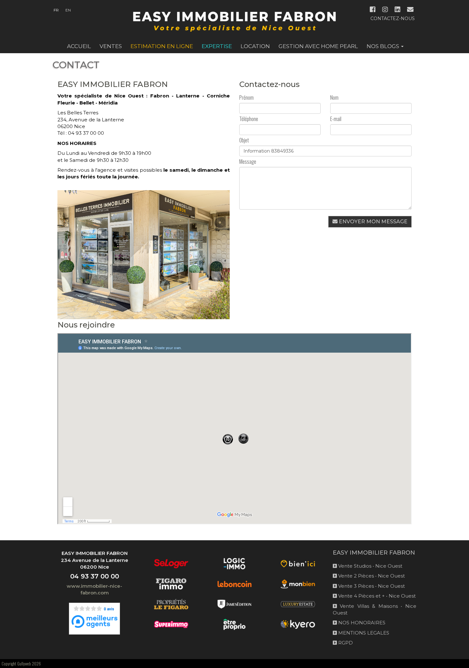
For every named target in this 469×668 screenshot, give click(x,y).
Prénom (246, 97)
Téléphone (248, 119)
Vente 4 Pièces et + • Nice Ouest (376, 596)
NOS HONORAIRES (361, 623)
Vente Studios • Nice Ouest (369, 566)
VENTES (111, 46)
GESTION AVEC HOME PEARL (318, 46)
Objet (244, 140)
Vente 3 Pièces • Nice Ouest (371, 586)
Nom (334, 97)
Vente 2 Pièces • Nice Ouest (371, 576)
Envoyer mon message (372, 222)
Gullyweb (24, 663)
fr (56, 10)
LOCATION (255, 46)
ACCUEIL (79, 46)
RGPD (345, 643)
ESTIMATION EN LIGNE (161, 46)
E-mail (335, 119)
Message (247, 161)
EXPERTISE (217, 46)
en (68, 10)
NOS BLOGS (383, 46)
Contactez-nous (392, 18)
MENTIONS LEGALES (363, 633)
